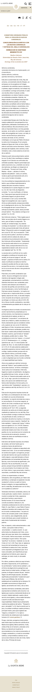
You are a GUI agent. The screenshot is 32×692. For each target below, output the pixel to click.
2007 (9, 11)
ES (15, 26)
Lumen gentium (15, 617)
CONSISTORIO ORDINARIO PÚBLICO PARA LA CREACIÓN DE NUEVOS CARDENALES (16, 37)
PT (24, 26)
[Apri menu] (29, 3)
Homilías (4, 11)
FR (18, 26)
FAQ (16, 680)
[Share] (30, 18)
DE (8, 26)
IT (21, 26)
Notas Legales (16, 682)
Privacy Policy (16, 687)
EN (11, 26)
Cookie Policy (16, 685)
